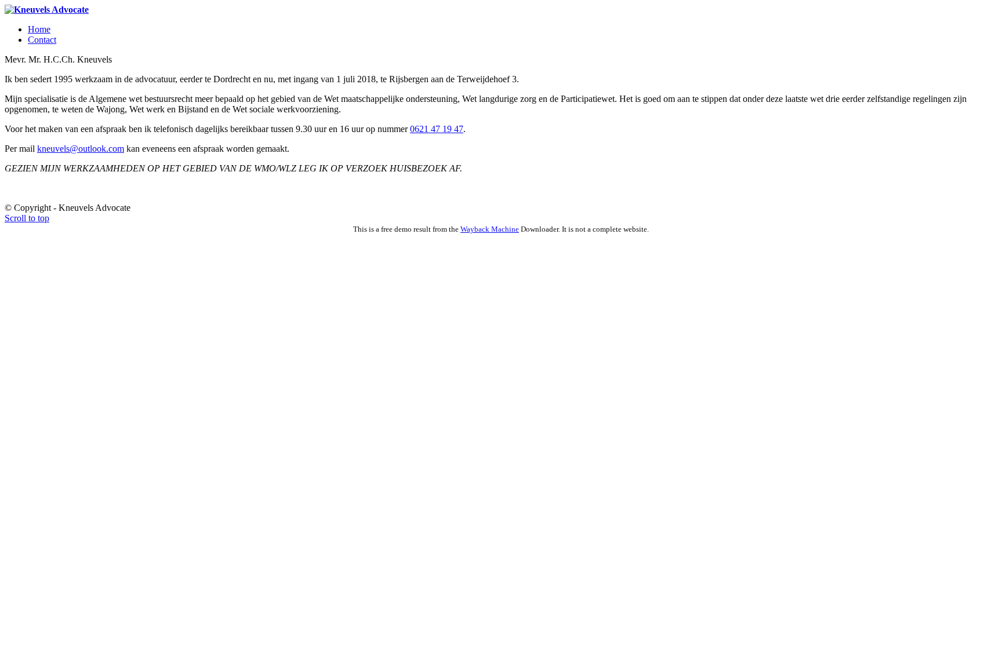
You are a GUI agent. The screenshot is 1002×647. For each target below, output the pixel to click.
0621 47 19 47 (436, 129)
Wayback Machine (489, 229)
